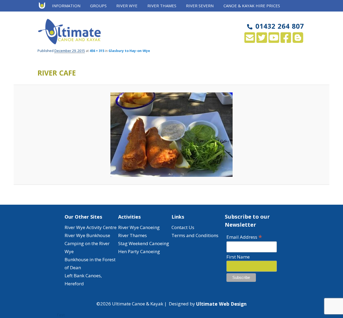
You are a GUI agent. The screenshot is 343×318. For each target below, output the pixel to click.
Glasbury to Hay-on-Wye (129, 50)
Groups (98, 5)
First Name (238, 257)
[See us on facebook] (286, 40)
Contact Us (183, 227)
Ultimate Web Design (221, 304)
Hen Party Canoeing (139, 251)
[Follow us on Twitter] (261, 40)
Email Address (244, 237)
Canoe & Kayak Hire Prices (251, 5)
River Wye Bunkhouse (87, 235)
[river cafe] (171, 134)
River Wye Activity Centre (91, 227)
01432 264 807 (279, 26)
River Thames (132, 235)
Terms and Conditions (195, 235)
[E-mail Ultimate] (249, 40)
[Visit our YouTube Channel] (274, 40)
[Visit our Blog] (298, 40)
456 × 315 (97, 50)
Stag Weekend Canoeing (143, 243)
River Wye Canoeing (139, 227)
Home (44, 6)
